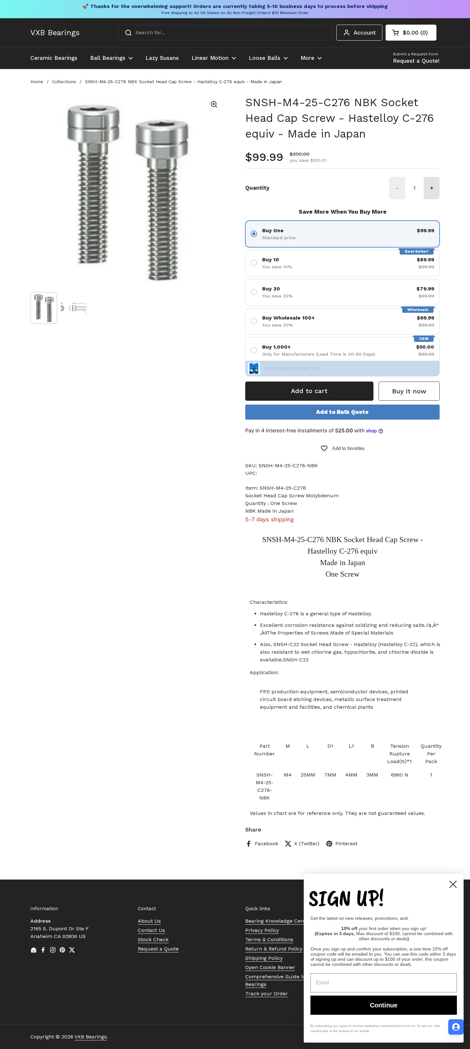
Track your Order (266, 993)
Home (36, 81)
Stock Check (153, 939)
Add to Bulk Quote (342, 412)
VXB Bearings (55, 32)
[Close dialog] (453, 884)
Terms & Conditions (269, 939)
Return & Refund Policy (273, 949)
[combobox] (225, 32)
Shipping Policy (264, 958)
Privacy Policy (262, 930)
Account (365, 32)
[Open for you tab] (456, 1027)
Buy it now (409, 391)
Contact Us (151, 930)
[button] (411, 33)
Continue (383, 1005)
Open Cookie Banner (270, 967)
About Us (149, 921)
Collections (64, 81)
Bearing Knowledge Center (278, 921)
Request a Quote (158, 949)
